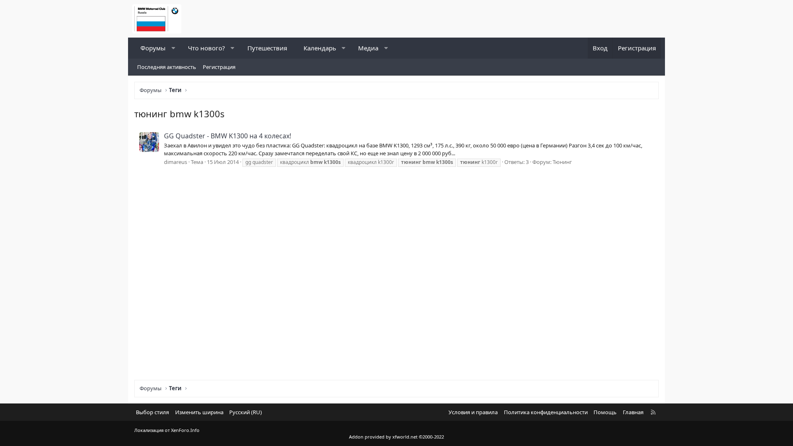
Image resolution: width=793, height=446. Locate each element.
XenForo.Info (185, 430)
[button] (173, 48)
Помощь (605, 412)
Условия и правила (473, 412)
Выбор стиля (152, 412)
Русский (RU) (245, 412)
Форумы (153, 48)
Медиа (368, 48)
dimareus (175, 162)
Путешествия (267, 48)
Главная (633, 412)
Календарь (320, 48)
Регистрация (219, 67)
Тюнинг (562, 162)
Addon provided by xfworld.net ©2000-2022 (396, 437)
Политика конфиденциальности (546, 412)
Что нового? (206, 48)
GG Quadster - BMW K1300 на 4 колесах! (227, 135)
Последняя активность (166, 67)
